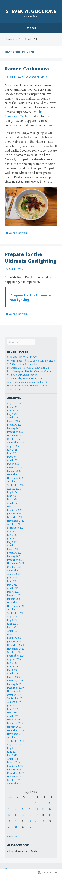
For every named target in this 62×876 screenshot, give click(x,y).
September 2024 (16, 485)
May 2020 (12, 670)
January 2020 (14, 684)
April (28, 39)
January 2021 (14, 641)
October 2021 (14, 609)
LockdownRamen (38, 76)
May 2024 (12, 499)
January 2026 (14, 428)
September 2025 (16, 442)
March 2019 (13, 719)
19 (50, 814)
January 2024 (14, 513)
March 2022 (13, 591)
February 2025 (15, 467)
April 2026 (13, 417)
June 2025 (12, 453)
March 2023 (13, 549)
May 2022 (12, 584)
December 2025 (15, 432)
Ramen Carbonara (27, 68)
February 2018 (15, 766)
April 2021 (13, 631)
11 (43, 809)
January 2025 (14, 471)
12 (50, 809)
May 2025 (12, 456)
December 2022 (15, 559)
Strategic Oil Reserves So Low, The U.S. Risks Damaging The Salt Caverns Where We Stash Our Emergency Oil (29, 371)
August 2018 (14, 744)
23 (29, 821)
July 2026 (12, 407)
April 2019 (13, 716)
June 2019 (12, 709)
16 (29, 814)
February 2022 (15, 595)
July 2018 (12, 748)
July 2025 (12, 449)
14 (16, 814)
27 (9, 826)
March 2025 (13, 463)
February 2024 (15, 510)
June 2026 (12, 410)
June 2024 (12, 496)
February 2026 (15, 424)
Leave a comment (18, 232)
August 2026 (14, 403)
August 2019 (14, 701)
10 (36, 809)
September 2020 (16, 655)
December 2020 (15, 645)
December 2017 (15, 773)
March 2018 (13, 762)
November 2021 (15, 606)
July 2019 (12, 705)
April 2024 (13, 503)
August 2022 (14, 574)
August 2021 (14, 616)
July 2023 (12, 535)
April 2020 (13, 673)
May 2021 (12, 627)
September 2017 (16, 783)
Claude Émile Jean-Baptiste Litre (24, 378)
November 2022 (15, 563)
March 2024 (13, 506)
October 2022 (14, 567)
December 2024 (15, 474)
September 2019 (16, 698)
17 (36, 814)
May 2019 (12, 712)
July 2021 (12, 620)
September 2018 (16, 741)
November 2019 (15, 691)
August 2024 (14, 488)
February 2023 (15, 552)
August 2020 (14, 659)
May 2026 (12, 414)
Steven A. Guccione (31, 11)
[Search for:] (21, 342)
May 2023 (12, 542)
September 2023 (16, 527)
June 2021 (12, 623)
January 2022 (14, 599)
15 (23, 814)
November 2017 (15, 776)
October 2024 (14, 481)
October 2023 (14, 524)
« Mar (10, 836)
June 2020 (12, 666)
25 (43, 821)
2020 (18, 39)
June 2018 (12, 751)
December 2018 (15, 730)
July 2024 (12, 492)
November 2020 (15, 648)
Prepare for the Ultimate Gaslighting (30, 257)
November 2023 (15, 520)
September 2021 (16, 613)
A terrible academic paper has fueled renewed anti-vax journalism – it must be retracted (27, 386)
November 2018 (15, 734)
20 (9, 821)
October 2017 (14, 780)
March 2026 (13, 421)
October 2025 (14, 439)
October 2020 (14, 652)
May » (18, 836)
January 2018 (14, 769)
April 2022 (13, 588)
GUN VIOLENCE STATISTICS (22, 357)
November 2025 (15, 435)
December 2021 (15, 602)
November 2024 (15, 478)
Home (8, 39)
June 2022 (12, 581)
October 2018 (14, 737)
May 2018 (12, 755)
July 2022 (12, 577)
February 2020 (15, 680)
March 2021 (13, 634)
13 (9, 814)
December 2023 (15, 517)
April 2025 (13, 460)
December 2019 (15, 687)
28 (16, 826)
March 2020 (13, 677)
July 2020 (12, 662)
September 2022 (16, 570)
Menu (31, 28)
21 (16, 821)
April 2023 (13, 545)
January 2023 (14, 556)
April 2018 (13, 758)
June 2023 (12, 538)
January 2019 (14, 726)
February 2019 (15, 723)
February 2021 (15, 638)
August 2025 (14, 446)
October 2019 (14, 695)
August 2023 (14, 531)
